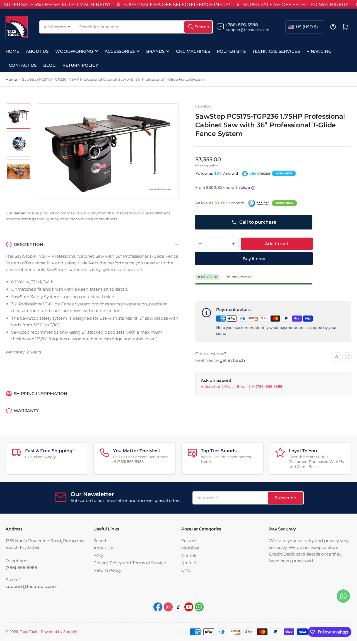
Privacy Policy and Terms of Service (129, 562)
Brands (155, 51)
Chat (229, 386)
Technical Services (276, 51)
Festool (188, 540)
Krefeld (188, 562)
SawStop (203, 106)
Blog (49, 65)
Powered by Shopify (59, 631)
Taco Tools (29, 631)
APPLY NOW (284, 202)
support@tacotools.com (247, 29)
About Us (37, 51)
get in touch (232, 360)
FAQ (98, 555)
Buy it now (254, 259)
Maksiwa (190, 548)
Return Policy (80, 65)
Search (100, 540)
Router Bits (231, 51)
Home (12, 51)
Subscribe (285, 497)
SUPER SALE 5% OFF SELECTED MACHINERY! (57, 4)
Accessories (120, 51)
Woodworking (74, 51)
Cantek (188, 555)
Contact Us (23, 65)
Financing (319, 51)
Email (243, 386)
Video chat (211, 386)
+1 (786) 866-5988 (267, 386)
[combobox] (144, 27)
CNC (186, 570)
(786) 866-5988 (242, 24)
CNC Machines (193, 51)
